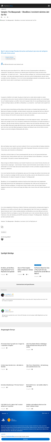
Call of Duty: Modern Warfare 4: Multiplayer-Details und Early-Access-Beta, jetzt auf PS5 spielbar (36, 345)
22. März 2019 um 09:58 (9, 295)
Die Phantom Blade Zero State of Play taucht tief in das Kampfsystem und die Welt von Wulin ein (42, 270)
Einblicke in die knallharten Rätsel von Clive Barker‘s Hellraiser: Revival (36, 405)
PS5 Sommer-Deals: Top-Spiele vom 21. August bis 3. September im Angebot (12, 344)
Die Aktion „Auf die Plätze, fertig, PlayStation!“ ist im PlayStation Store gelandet (7, 269)
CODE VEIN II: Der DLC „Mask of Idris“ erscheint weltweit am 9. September (12, 405)
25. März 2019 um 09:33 (9, 311)
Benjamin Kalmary (9, 57)
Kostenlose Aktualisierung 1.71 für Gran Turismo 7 (12, 385)
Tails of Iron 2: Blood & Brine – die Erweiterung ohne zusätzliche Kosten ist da (37, 365)
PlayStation (8, 6)
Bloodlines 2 (3, 232)
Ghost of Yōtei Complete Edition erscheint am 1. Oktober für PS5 (25, 269)
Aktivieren (25, 439)
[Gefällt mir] (7, 274)
